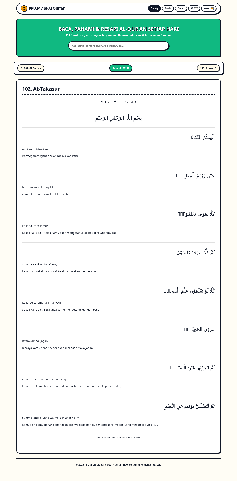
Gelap (181, 8)
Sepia (168, 8)
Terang (154, 8)
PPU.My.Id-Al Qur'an (47, 8)
